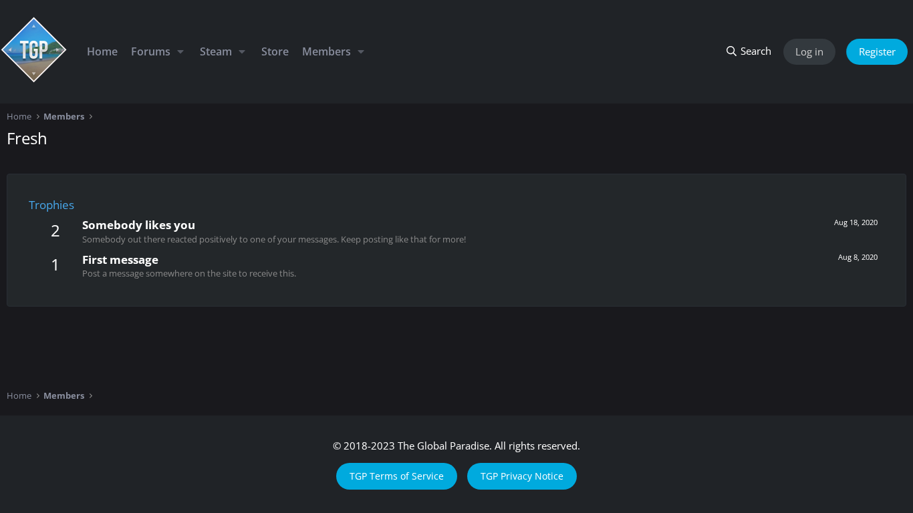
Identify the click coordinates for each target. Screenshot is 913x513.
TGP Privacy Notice (522, 476)
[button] (180, 51)
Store (275, 51)
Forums (150, 51)
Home (102, 51)
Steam (216, 51)
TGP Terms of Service (397, 476)
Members (326, 51)
